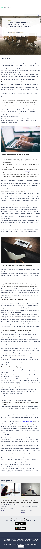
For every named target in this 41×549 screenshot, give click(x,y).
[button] (38, 7)
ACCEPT (20, 546)
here (37, 209)
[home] (6, 7)
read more (3, 510)
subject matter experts (26, 421)
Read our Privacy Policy (31, 544)
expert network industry (8, 62)
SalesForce (27, 171)
